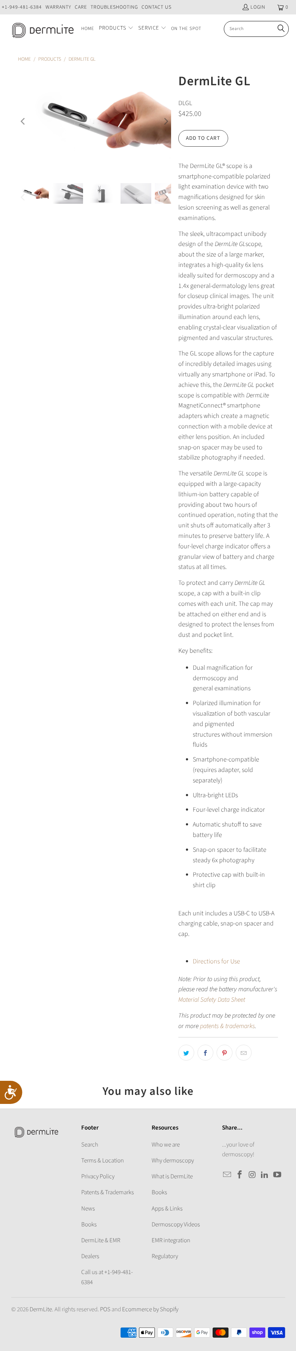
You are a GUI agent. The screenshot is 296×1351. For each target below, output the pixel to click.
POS (105, 1309)
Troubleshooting (114, 7)
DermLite (41, 1309)
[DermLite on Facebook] (239, 1175)
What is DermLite (172, 1176)
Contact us (156, 7)
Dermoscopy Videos (176, 1224)
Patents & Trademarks (107, 1192)
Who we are (166, 1144)
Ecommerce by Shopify (150, 1309)
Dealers (90, 1256)
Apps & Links (167, 1208)
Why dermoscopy (173, 1160)
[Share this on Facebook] (205, 1053)
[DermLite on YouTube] (277, 1175)
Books (89, 1224)
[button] (116, 29)
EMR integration (171, 1240)
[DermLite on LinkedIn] (265, 1175)
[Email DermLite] (227, 1175)
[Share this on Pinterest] (224, 1053)
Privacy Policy (97, 1176)
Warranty (58, 7)
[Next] (165, 121)
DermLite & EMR (100, 1240)
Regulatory (165, 1256)
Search (89, 1144)
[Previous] (23, 121)
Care (81, 7)
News (88, 1208)
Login (258, 7)
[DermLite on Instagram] (252, 1175)
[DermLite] (40, 29)
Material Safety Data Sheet (211, 999)
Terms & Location (102, 1160)
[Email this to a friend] (244, 1053)
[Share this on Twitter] (186, 1053)
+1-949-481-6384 (22, 7)
